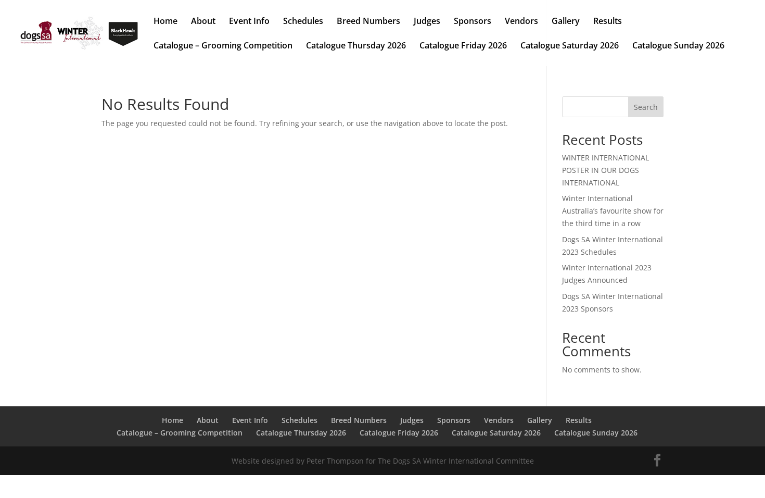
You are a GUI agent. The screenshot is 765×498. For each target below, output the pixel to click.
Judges (427, 22)
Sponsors (472, 22)
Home (165, 22)
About (203, 22)
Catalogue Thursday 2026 (356, 46)
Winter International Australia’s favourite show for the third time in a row (613, 210)
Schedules (303, 22)
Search (646, 107)
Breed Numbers (368, 22)
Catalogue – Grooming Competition (223, 46)
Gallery (566, 22)
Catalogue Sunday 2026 (678, 46)
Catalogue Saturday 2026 (569, 46)
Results (607, 22)
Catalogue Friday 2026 (463, 46)
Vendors (521, 22)
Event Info (249, 22)
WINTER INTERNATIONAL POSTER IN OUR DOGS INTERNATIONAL (605, 170)
